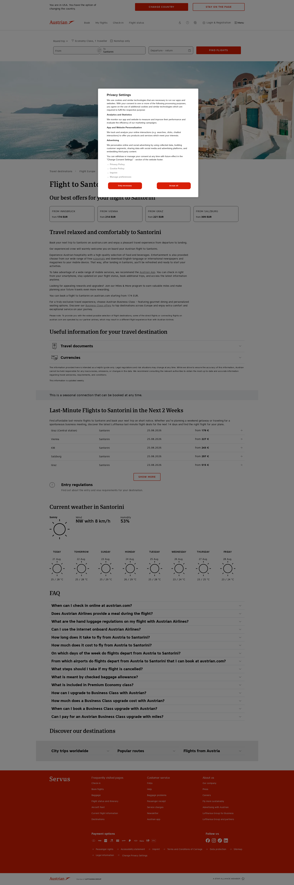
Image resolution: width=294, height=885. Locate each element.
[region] (148, 143)
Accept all (173, 186)
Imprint (113, 172)
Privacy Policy (117, 164)
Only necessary (125, 186)
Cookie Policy (117, 168)
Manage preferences (120, 177)
